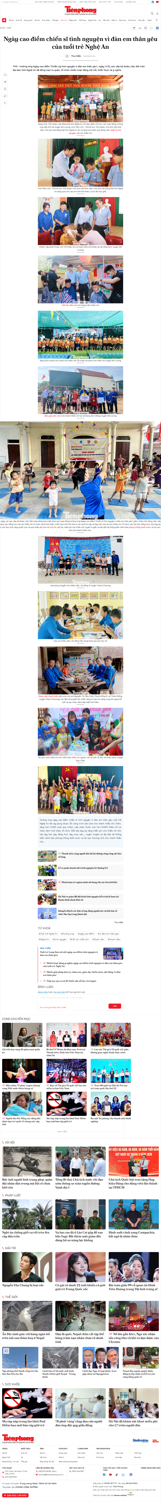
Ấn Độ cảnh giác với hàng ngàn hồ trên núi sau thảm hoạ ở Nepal (26, 1336)
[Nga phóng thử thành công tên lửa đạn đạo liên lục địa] (20, 1358)
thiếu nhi (76, 757)
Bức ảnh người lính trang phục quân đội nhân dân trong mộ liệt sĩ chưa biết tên (27, 1183)
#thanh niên (114, 939)
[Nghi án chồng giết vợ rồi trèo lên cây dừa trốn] (27, 1214)
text (139, 28)
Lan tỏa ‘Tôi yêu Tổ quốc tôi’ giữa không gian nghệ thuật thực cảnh (110, 1051)
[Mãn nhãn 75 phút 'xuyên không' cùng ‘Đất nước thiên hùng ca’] (22, 1071)
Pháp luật (73, 20)
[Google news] (132, 1474)
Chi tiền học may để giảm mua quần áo (21, 1051)
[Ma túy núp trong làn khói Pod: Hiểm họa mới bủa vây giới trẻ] (66, 1104)
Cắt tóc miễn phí (69, 305)
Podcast (63, 1448)
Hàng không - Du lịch (10, 1461)
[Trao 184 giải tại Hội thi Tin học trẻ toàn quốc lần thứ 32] (111, 1071)
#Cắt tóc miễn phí (79, 939)
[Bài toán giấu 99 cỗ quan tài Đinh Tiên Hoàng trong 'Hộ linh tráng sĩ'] (134, 1267)
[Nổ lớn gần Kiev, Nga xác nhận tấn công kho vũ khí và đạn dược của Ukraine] (134, 1316)
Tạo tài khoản (59, 992)
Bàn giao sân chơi (53, 416)
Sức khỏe (46, 20)
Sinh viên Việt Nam (87, 2)
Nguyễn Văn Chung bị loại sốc (23, 1285)
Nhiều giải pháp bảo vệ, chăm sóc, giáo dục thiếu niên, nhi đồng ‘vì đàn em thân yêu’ (81, 973)
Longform (83, 1448)
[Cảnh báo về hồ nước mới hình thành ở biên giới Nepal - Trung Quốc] (60, 1358)
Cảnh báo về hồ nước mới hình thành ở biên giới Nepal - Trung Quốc (59, 1373)
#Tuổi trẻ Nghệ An (48, 933)
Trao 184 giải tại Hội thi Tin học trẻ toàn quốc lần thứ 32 (109, 1087)
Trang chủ (4, 20)
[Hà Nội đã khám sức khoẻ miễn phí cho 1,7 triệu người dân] (134, 1403)
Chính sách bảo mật (151, 1468)
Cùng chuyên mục (16, 1019)
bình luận (151, 28)
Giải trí (114, 20)
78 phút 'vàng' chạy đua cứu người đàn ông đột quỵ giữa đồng (78, 1423)
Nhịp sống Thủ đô (47, 1461)
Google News (157, 28)
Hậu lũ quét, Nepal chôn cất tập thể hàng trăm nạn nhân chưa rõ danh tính (79, 1338)
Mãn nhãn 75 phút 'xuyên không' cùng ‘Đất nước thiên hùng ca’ (21, 1087)
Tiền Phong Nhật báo (66, 2)
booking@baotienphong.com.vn (51, 1474)
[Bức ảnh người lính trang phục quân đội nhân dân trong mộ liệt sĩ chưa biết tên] (27, 1162)
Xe (100, 20)
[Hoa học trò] (155, 1441)
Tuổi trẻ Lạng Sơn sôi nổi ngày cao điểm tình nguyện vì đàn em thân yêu (69, 953)
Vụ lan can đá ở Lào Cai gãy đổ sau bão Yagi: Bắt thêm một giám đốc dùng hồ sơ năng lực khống (79, 1236)
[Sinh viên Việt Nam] (140, 1441)
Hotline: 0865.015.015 (44, 2)
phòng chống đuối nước (140, 527)
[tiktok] (118, 1474)
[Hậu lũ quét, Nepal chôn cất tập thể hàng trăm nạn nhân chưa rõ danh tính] (80, 1316)
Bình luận (5, 95)
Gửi (115, 1006)
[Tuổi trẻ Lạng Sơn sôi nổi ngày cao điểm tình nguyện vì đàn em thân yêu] (113, 954)
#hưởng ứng (67, 933)
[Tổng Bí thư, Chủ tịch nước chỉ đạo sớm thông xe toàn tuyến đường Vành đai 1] (80, 1162)
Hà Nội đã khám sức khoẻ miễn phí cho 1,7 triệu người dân (133, 1423)
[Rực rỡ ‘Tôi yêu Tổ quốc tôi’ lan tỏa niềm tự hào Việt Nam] (66, 1071)
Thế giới (55, 20)
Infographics (103, 1448)
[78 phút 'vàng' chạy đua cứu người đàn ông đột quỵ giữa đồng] (80, 1403)
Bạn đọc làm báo (17, 1495)
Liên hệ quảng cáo (45, 1468)
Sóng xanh (28, 20)
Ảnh (42, 1448)
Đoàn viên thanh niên (48, 696)
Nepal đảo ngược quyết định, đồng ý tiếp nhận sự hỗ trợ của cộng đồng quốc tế (139, 1373)
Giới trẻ (64, 20)
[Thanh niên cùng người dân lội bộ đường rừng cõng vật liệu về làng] (47, 856)
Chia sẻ (5, 81)
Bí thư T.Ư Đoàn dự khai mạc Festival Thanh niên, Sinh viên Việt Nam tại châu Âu (65, 1052)
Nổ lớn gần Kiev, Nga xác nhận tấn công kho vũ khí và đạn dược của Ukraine (134, 1338)
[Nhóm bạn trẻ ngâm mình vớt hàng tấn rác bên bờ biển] (47, 884)
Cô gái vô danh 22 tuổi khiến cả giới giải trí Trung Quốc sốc (80, 1287)
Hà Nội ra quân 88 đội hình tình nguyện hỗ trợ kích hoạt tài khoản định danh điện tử (88, 898)
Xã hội (11, 20)
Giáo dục (122, 20)
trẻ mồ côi (51, 527)
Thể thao (82, 20)
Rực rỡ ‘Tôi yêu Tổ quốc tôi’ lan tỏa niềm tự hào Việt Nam (66, 1087)
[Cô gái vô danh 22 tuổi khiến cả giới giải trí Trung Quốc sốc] (80, 1267)
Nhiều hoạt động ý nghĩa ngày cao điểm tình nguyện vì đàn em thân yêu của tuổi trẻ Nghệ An (82, 964)
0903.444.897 (78, 1471)
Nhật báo (25, 1448)
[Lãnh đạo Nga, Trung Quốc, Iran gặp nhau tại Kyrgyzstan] (101, 1358)
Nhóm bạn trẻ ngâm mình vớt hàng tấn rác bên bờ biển (89, 882)
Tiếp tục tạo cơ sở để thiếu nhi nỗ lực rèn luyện (71, 980)
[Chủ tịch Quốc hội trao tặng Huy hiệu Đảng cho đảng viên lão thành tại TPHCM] (134, 1162)
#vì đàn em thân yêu (108, 933)
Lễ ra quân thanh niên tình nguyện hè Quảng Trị (83, 867)
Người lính (92, 20)
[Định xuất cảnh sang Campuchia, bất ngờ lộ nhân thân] (134, 1214)
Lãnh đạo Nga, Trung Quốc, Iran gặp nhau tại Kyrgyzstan (99, 1372)
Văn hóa (106, 20)
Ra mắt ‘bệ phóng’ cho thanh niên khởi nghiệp (111, 1120)
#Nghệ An (44, 939)
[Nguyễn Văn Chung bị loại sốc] (27, 1267)
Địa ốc (37, 20)
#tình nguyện (59, 939)
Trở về (5, 103)
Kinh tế (19, 20)
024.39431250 (11, 1477)
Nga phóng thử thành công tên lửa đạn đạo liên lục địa (20, 1372)
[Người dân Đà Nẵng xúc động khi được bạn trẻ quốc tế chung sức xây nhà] (22, 1104)
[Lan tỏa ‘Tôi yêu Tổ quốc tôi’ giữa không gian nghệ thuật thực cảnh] (111, 1035)
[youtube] (157, 2)
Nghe (5, 74)
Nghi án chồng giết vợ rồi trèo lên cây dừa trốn (25, 1234)
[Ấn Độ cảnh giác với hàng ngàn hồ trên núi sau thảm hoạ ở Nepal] (27, 1316)
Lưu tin (5, 88)
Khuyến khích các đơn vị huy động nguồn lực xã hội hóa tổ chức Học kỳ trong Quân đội (87, 912)
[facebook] (152, 2)
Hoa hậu (141, 20)
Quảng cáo (131, 2)
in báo (145, 28)
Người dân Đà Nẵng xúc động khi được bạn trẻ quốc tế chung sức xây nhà (21, 1121)
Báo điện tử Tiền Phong (80, 10)
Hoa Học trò (105, 2)
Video (149, 20)
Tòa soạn (118, 2)
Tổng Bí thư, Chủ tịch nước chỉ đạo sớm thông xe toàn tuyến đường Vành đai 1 (79, 1183)
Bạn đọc (137, 1457)
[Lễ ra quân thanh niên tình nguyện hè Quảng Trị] (47, 870)
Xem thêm (157, 20)
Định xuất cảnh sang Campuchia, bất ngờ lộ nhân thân (132, 1234)
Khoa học (132, 20)
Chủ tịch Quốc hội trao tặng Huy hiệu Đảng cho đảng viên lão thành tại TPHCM (133, 1183)
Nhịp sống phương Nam (68, 1461)
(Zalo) (54, 1471)
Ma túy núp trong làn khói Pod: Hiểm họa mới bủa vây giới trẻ (66, 1120)
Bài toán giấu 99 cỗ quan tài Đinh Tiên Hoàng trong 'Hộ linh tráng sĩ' (133, 1287)
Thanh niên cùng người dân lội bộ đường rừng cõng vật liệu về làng (89, 855)
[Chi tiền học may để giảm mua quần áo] (22, 1035)
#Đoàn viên (98, 939)
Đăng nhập (43, 992)
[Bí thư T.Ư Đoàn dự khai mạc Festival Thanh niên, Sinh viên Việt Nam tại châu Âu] (66, 1035)
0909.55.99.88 (44, 1471)
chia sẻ (134, 28)
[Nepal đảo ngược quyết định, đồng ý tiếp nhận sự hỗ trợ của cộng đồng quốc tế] (141, 1358)
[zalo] (125, 1474)
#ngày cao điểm (86, 933)
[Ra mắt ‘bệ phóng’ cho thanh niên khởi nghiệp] (111, 1104)
